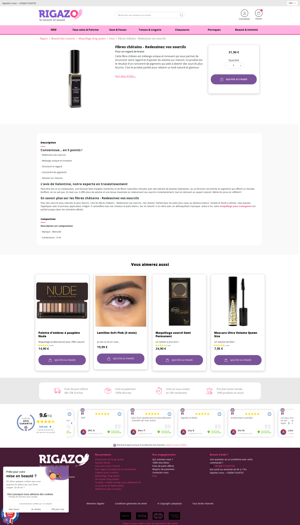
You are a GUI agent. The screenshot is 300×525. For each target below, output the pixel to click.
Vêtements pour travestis (108, 488)
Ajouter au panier (236, 79)
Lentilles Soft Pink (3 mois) (117, 333)
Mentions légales (95, 503)
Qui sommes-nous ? (162, 459)
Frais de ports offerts (163, 465)
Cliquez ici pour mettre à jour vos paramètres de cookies (150, 523)
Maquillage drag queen (107, 475)
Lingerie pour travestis (107, 472)
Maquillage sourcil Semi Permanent (173, 334)
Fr (293, 3)
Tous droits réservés (203, 503)
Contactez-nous (160, 472)
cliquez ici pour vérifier (176, 445)
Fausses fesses (102, 462)
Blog (154, 475)
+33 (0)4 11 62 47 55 (224, 465)
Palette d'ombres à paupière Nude (59, 334)
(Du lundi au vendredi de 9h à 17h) (228, 469)
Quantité (234, 60)
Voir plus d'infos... (125, 76)
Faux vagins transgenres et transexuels (115, 469)
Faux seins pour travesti (107, 465)
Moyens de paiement (163, 469)
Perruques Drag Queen (107, 479)
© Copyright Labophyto (170, 503)
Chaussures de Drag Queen (109, 459)
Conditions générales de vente (131, 503)
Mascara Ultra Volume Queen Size (235, 334)
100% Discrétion (160, 462)
